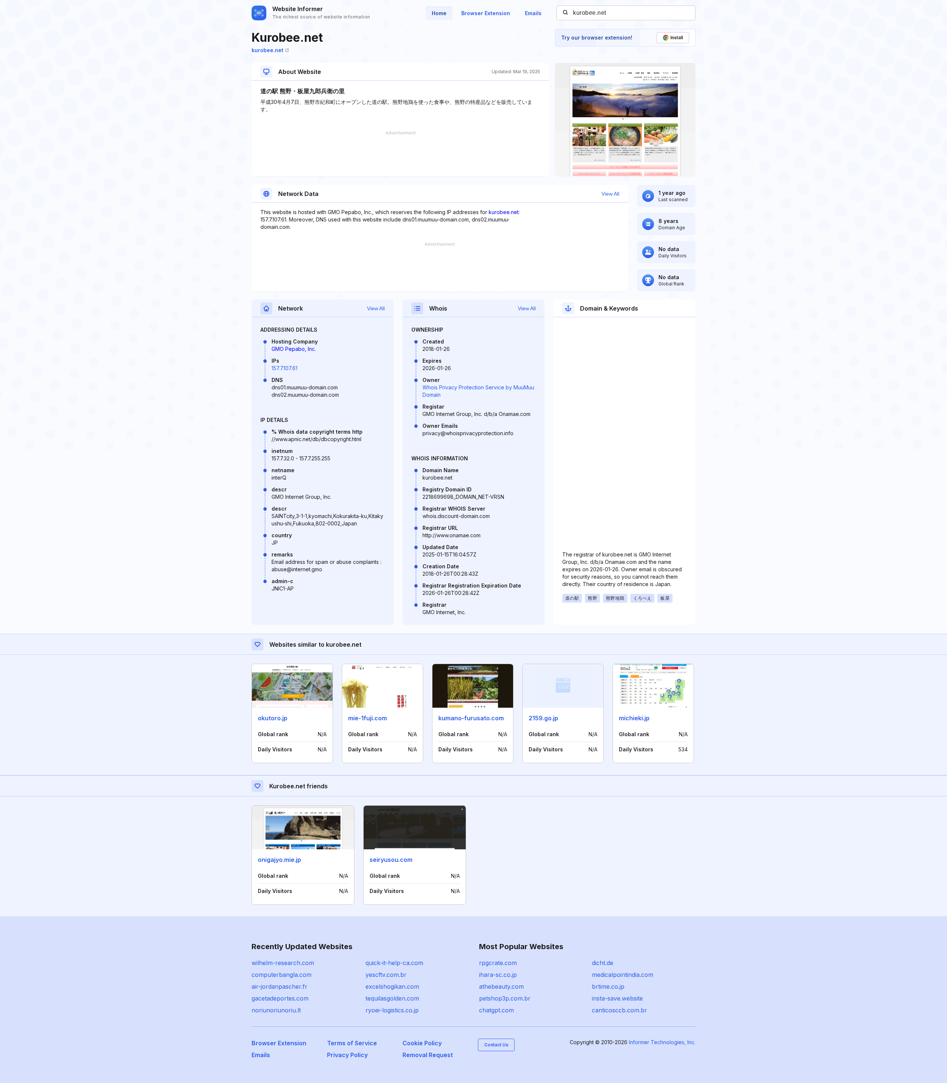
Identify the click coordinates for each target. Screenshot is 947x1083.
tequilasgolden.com (392, 998)
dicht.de (602, 963)
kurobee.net (267, 50)
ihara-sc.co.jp (498, 974)
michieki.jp (634, 718)
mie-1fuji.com (367, 718)
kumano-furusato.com (471, 718)
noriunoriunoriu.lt (276, 1010)
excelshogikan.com (392, 986)
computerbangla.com (281, 974)
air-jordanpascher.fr (279, 986)
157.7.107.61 (284, 368)
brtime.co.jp (608, 986)
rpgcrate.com (498, 963)
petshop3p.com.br (504, 998)
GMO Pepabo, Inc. (294, 349)
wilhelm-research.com (283, 963)
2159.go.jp (543, 718)
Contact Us (496, 1045)
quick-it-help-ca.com (394, 963)
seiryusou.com (391, 859)
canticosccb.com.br (619, 1010)
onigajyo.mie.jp (279, 859)
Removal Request (427, 1055)
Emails (533, 13)
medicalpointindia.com (622, 974)
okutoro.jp (272, 718)
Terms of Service (352, 1043)
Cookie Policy (422, 1043)
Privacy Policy (347, 1055)
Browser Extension (485, 13)
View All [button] (610, 194)
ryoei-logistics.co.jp (392, 1010)
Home (439, 13)
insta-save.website (617, 998)
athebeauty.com (501, 986)
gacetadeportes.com (280, 998)
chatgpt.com (496, 1010)
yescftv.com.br (386, 974)
